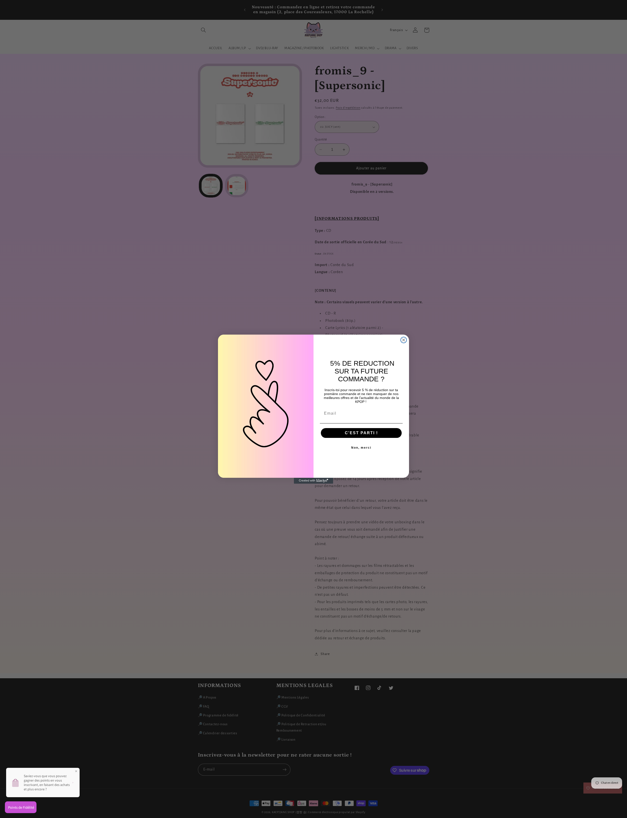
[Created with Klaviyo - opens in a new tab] (313, 481)
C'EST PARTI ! (361, 433)
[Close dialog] (404, 340)
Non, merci (361, 447)
